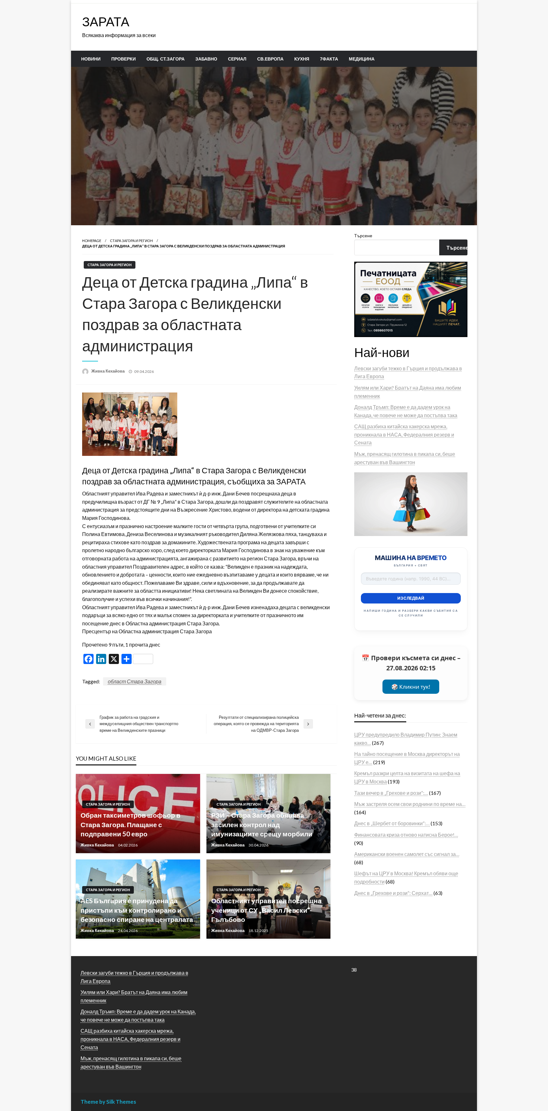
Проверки (123, 58)
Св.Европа (270, 58)
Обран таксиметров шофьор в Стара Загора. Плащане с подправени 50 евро (130, 824)
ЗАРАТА (105, 21)
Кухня (301, 58)
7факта (329, 58)
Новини (91, 58)
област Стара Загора (134, 681)
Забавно (206, 58)
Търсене (363, 235)
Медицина (362, 58)
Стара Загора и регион (131, 241)
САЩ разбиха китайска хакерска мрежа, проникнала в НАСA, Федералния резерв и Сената (404, 434)
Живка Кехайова (108, 371)
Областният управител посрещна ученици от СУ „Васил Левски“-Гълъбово (266, 910)
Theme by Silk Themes (108, 1101)
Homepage (91, 241)
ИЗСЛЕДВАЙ (410, 598)
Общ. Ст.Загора (166, 58)
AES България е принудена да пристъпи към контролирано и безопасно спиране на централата (137, 910)
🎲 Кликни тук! (410, 686)
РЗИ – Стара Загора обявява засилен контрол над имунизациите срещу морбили (261, 824)
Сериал (237, 58)
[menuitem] (91, 59)
